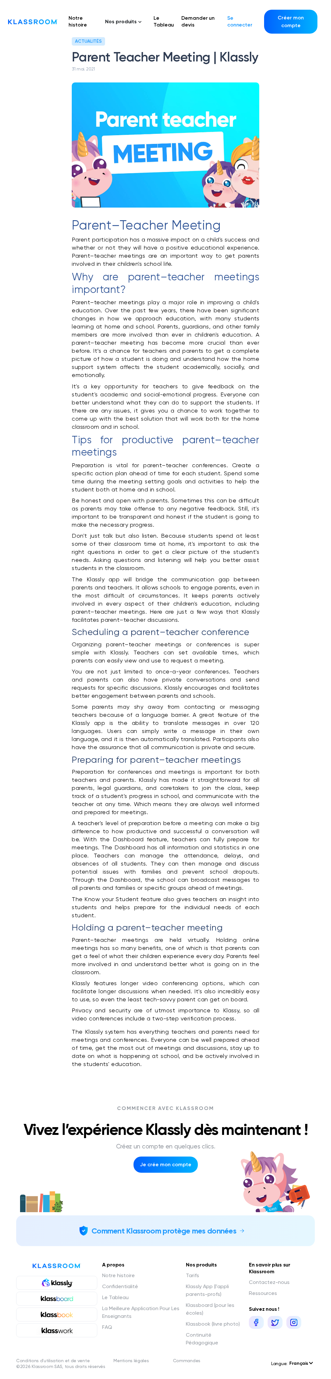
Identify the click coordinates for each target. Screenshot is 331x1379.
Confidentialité (120, 1286)
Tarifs (192, 1275)
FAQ (107, 1327)
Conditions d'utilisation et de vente (53, 1360)
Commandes (186, 1360)
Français (299, 1363)
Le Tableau (164, 21)
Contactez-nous (269, 1282)
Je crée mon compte (165, 1164)
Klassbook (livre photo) (213, 1324)
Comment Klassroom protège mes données (163, 1230)
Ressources (263, 1293)
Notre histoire (78, 21)
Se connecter (239, 21)
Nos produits (121, 21)
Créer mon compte (291, 21)
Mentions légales (131, 1360)
